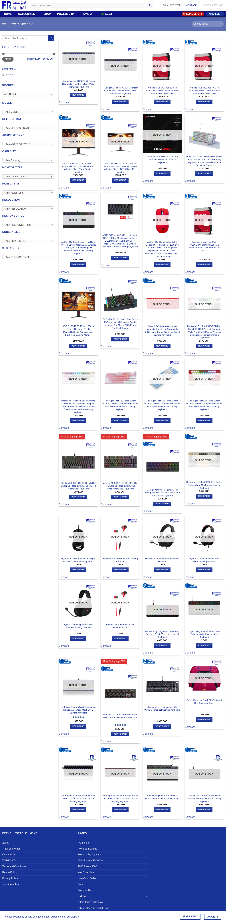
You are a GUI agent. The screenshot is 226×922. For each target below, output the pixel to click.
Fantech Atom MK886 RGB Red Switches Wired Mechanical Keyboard (162, 159)
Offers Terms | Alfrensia (90, 902)
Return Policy (9, 872)
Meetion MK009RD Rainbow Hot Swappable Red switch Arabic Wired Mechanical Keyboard (162, 493)
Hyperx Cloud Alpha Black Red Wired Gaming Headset (204, 560)
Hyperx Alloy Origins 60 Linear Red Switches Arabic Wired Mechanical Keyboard (162, 634)
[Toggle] (146, 896)
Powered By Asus (87, 848)
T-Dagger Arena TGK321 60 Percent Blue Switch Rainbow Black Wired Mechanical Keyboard (120, 90)
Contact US (8, 854)
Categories (26, 14)
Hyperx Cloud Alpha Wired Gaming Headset (162, 560)
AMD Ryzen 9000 (87, 866)
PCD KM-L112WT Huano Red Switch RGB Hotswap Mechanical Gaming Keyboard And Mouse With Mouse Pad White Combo (204, 160)
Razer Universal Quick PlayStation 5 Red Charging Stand (204, 701)
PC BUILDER (214, 14)
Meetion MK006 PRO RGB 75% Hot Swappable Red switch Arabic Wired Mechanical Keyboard (78, 486)
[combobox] (28, 112)
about (5, 842)
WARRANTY (9, 860)
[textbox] (27, 112)
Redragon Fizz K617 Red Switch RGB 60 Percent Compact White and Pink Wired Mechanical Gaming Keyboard (120, 405)
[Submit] (150, 5)
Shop (47, 14)
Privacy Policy (10, 878)
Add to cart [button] (204, 173)
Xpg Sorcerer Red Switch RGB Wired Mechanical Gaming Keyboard (162, 708)
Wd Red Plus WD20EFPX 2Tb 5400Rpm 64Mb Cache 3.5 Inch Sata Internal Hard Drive (204, 90)
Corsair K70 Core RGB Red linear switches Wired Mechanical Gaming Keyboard (204, 798)
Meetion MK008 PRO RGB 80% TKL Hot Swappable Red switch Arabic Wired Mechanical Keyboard (120, 486)
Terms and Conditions (14, 866)
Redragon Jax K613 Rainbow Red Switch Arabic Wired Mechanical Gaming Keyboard (78, 798)
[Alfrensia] (14, 5)
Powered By (66, 14)
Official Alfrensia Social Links (93, 908)
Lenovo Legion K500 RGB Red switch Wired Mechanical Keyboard (162, 797)
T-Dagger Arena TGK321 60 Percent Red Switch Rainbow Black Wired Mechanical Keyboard (78, 84)
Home (8, 14)
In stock (9, 74)
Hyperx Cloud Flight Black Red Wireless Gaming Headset (78, 626)
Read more (78, 95)
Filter (8, 59)
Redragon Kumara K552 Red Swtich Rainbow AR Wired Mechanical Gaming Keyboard (78, 710)
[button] (213, 5)
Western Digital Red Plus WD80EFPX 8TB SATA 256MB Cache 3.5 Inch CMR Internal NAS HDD (204, 246)
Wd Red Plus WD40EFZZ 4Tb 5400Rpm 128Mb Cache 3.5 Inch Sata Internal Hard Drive (162, 90)
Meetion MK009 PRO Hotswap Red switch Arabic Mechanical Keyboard (120, 716)
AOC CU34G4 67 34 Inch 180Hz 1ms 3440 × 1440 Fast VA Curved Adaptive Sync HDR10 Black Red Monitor (120, 167)
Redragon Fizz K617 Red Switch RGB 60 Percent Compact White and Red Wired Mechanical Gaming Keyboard (204, 405)
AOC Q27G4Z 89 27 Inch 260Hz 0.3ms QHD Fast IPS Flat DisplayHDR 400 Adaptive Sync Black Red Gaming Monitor (78, 330)
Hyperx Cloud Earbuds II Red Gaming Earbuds (120, 626)
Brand (81, 884)
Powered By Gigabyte (89, 854)
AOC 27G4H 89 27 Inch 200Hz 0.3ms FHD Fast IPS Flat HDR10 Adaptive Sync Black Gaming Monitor (78, 167)
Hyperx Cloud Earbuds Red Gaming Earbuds (120, 560)
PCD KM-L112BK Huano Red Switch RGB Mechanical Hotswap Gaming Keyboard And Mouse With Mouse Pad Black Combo (120, 323)
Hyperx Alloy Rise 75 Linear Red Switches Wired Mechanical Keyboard (204, 634)
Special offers (192, 14)
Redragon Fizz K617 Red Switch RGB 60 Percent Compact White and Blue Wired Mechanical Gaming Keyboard (162, 405)
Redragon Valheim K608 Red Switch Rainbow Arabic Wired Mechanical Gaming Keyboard (120, 798)
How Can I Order (87, 878)
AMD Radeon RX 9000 (90, 860)
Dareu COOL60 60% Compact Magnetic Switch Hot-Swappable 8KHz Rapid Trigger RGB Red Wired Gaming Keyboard (162, 330)
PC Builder (84, 842)
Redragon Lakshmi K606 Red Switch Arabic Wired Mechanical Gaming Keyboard (204, 485)
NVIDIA (87, 14)
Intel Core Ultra (86, 872)
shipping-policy (10, 884)
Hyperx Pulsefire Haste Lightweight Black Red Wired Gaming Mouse (78, 560)
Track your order (11, 848)
